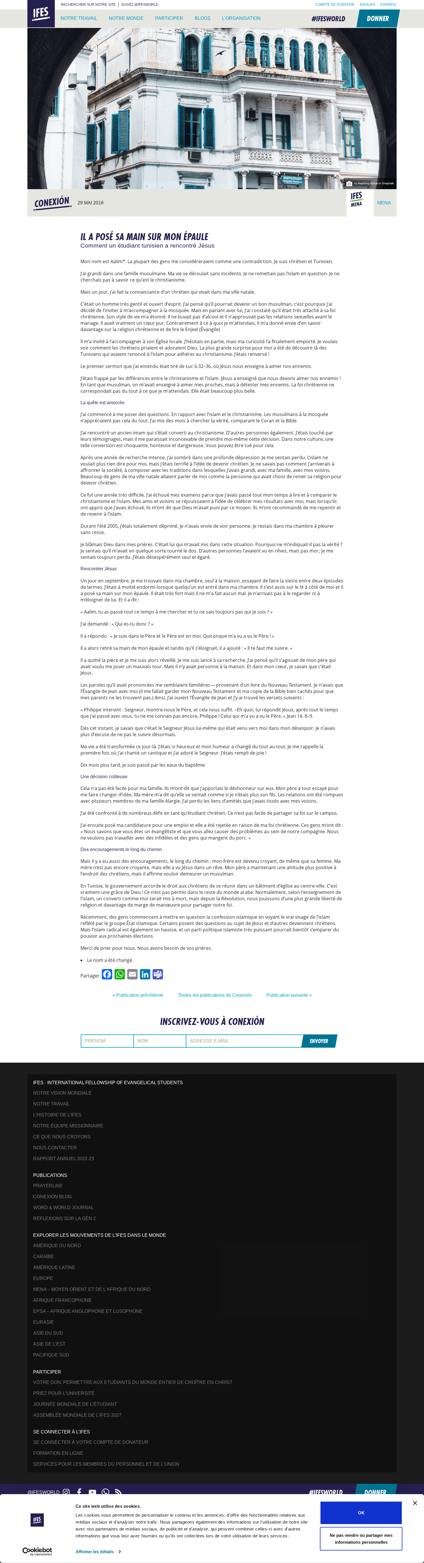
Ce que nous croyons (62, 1136)
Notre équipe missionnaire (68, 1125)
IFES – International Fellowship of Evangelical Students (41, 14)
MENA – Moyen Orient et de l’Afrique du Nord (92, 1289)
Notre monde (126, 18)
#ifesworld (328, 18)
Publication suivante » (289, 995)
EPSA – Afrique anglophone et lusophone (87, 1311)
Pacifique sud (51, 1355)
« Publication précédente (138, 995)
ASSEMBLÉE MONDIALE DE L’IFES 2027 (77, 1415)
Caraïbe (43, 1256)
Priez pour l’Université (64, 1393)
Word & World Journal (63, 1207)
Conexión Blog (52, 1196)
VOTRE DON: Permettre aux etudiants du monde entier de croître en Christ (132, 1382)
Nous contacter (55, 1147)
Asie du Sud (48, 1333)
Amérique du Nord (57, 1245)
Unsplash (388, 183)
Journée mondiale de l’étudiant (75, 1404)
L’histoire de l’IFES (57, 1114)
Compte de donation (334, 5)
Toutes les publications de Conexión (215, 995)
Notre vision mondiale (62, 1093)
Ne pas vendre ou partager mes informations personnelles (361, 1538)
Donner (378, 18)
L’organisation (241, 18)
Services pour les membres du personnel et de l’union (106, 1464)
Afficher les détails (95, 1551)
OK (361, 1512)
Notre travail (79, 18)
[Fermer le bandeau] (415, 1503)
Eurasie (43, 1322)
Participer (169, 18)
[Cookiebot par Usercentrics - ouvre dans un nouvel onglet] (37, 1551)
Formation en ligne (58, 1453)
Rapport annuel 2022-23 (63, 1158)
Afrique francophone (62, 1300)
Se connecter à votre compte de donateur (91, 1442)
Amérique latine (54, 1267)
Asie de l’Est (49, 1344)
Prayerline (48, 1185)
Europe (43, 1278)
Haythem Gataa (368, 183)
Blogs (203, 18)
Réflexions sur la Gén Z (64, 1218)
